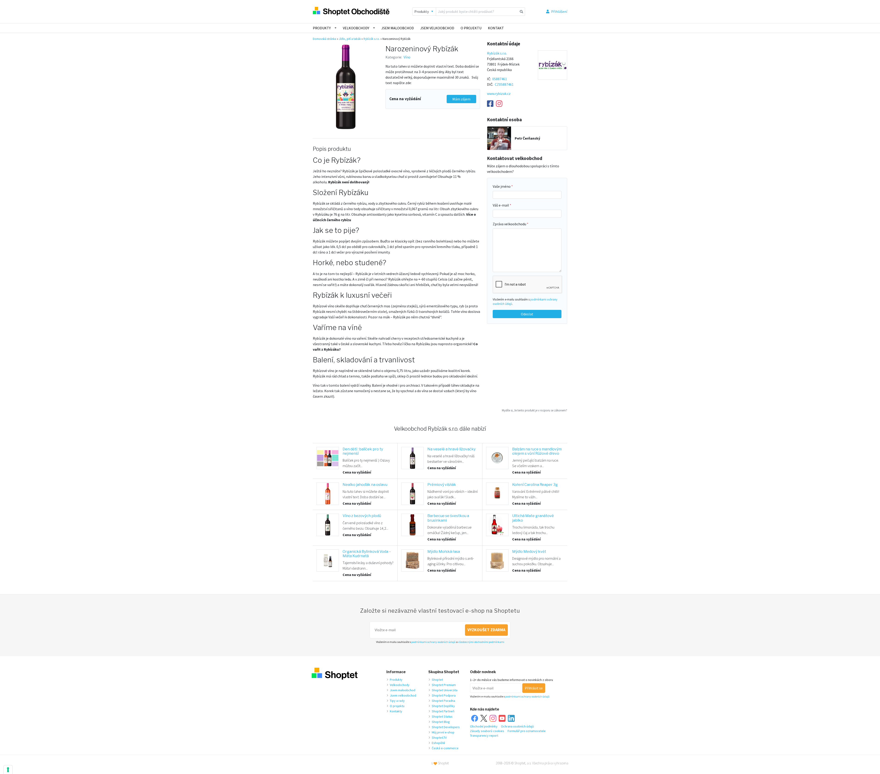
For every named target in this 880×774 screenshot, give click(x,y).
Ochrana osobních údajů (517, 726)
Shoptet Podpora (444, 695)
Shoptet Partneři (443, 711)
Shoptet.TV (439, 737)
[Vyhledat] (521, 11)
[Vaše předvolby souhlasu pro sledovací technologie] (8, 769)
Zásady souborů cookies (487, 731)
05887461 (499, 79)
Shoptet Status (442, 716)
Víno (407, 57)
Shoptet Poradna (443, 701)
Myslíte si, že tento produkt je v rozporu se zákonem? (534, 410)
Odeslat (527, 314)
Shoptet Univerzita (444, 690)
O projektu (471, 28)
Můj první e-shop (443, 732)
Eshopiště (438, 743)
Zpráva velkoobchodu (510, 224)
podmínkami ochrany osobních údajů (433, 642)
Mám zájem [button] (461, 99)
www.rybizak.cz (499, 93)
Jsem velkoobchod (437, 28)
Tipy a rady (397, 701)
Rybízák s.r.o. (371, 39)
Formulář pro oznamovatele (527, 731)
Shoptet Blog (441, 722)
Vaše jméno (502, 186)
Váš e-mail (501, 205)
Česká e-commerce (445, 748)
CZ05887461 (504, 84)
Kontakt (496, 28)
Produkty (322, 28)
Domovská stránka (324, 39)
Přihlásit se (534, 688)
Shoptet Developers (446, 727)
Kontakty (396, 711)
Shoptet (437, 680)
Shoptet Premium (444, 685)
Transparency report (484, 735)
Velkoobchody (356, 28)
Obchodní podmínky (484, 726)
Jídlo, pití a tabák (350, 39)
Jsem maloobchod (397, 28)
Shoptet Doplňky (443, 706)
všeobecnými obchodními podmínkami (481, 642)
